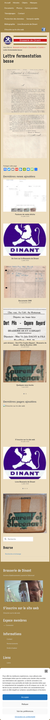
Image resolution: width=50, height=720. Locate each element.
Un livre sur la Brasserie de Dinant (25, 258)
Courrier (41, 47)
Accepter (25, 697)
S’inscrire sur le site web (25, 440)
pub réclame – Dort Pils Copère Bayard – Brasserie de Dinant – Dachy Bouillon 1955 (25, 344)
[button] (46, 671)
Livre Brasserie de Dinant (25, 482)
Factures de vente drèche (25, 214)
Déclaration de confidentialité (25, 717)
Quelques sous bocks (25, 385)
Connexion (9, 625)
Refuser (25, 704)
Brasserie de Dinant (20, 47)
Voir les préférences (25, 711)
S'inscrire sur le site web (11, 613)
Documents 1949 (25, 301)
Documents (33, 47)
